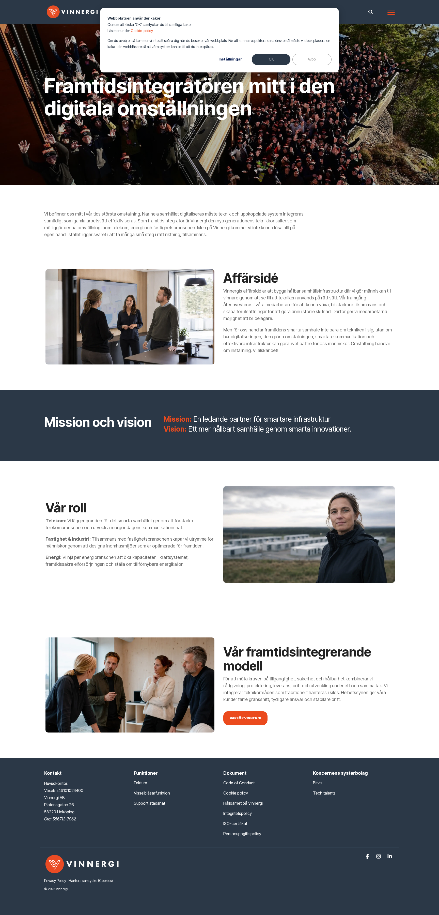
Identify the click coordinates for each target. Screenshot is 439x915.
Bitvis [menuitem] (317, 782)
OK (271, 59)
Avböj (312, 59)
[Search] (370, 12)
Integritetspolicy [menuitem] (237, 813)
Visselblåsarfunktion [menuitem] (152, 793)
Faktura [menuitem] (140, 782)
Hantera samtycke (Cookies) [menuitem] (91, 880)
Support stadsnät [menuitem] (149, 803)
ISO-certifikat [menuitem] (235, 823)
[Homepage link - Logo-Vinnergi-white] (82, 872)
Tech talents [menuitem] (324, 793)
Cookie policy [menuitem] (235, 793)
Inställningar (230, 59)
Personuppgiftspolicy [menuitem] (242, 833)
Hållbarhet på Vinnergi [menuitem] (243, 803)
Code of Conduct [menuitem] (239, 782)
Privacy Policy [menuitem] (55, 880)
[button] (391, 12)
